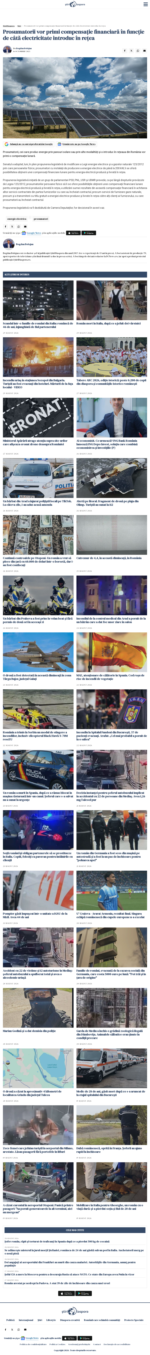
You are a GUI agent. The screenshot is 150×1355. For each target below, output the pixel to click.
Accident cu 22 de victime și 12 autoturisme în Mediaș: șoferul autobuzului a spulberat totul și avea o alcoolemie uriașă (37, 974)
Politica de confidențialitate (33, 1344)
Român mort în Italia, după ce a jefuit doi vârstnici (108, 323)
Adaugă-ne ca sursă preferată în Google (31, 144)
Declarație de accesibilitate (117, 1344)
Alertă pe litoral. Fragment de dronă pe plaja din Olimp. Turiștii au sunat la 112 (107, 502)
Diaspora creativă (70, 1320)
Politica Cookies (57, 1344)
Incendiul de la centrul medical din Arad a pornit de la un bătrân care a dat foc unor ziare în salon (111, 620)
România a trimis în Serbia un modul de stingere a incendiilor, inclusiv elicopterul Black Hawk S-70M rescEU (35, 736)
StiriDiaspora (9, 26)
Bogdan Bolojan (24, 48)
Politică (10, 1320)
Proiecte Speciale (134, 1320)
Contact (97, 1344)
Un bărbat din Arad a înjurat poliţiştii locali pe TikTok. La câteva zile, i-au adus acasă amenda (37, 502)
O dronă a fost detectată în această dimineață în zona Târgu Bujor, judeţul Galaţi (37, 677)
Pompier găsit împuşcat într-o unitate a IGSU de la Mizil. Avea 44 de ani (35, 915)
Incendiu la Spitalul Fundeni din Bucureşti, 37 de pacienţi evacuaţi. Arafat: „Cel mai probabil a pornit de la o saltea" (111, 736)
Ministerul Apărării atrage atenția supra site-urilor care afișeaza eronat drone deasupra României (35, 442)
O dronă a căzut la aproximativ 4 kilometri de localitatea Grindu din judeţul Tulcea (32, 1093)
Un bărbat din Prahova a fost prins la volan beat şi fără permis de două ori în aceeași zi (38, 620)
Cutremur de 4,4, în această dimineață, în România (109, 558)
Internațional (26, 1320)
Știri (19, 26)
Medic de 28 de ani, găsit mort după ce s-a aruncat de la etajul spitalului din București (110, 1093)
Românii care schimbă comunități (102, 1320)
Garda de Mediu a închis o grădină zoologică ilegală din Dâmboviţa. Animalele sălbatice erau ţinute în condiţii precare (109, 1034)
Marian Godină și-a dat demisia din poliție (29, 1031)
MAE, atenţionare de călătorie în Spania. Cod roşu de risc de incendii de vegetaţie (110, 677)
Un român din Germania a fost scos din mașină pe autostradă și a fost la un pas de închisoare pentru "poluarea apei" (108, 856)
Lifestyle (51, 1320)
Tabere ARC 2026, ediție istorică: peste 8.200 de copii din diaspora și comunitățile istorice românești (111, 381)
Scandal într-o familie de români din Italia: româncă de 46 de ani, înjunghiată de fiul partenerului (38, 325)
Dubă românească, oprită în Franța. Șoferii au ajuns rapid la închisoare (109, 1149)
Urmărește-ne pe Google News (79, 144)
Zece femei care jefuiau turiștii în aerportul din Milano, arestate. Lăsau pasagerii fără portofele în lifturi (38, 1149)
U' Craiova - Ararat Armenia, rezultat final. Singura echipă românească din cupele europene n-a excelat (110, 915)
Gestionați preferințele (79, 1344)
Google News (34, 232)
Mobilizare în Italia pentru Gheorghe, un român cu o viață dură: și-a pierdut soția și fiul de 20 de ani (109, 1206)
